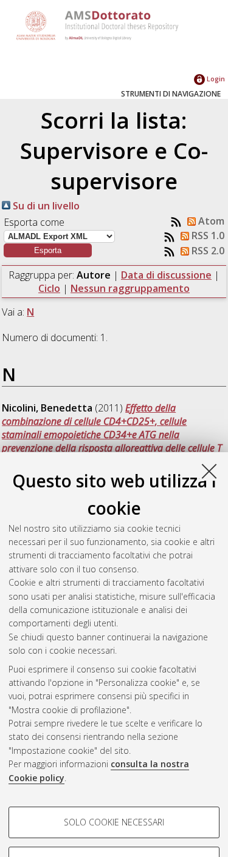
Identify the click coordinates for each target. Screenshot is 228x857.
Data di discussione (166, 275)
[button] (48, 250)
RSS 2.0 (206, 250)
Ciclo (49, 288)
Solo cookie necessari (114, 822)
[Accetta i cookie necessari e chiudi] (209, 471)
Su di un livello (45, 205)
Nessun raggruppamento (130, 288)
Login (215, 78)
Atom (210, 221)
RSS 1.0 (206, 235)
